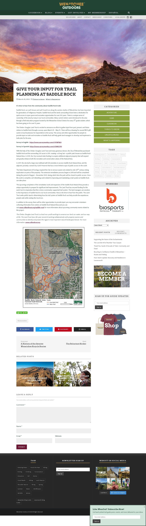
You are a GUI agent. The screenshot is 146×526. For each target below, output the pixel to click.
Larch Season (106, 167)
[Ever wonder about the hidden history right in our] (101, 483)
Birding (97, 159)
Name (19, 426)
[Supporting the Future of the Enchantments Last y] (124, 472)
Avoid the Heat (112, 154)
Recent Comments (121, 232)
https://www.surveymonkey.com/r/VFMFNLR (45, 142)
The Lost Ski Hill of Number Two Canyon (107, 243)
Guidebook (34, 13)
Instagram (128, 17)
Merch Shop (97, 17)
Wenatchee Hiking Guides (24, 500)
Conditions (107, 17)
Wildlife (108, 176)
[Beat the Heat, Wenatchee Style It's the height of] (101, 472)
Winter (117, 176)
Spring (104, 172)
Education (98, 163)
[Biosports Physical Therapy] (112, 214)
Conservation (22, 320)
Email (19, 436)
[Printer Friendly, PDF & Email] (22, 313)
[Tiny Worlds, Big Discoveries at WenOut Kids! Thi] (124, 483)
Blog (48, 13)
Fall (106, 163)
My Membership (97, 13)
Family (113, 163)
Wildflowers (99, 176)
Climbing (106, 159)
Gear (112, 118)
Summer (112, 172)
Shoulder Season (119, 167)
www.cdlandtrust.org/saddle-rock (31, 207)
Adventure (112, 113)
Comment (20, 405)
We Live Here (70, 17)
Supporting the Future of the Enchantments (108, 239)
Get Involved (76, 13)
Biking (123, 154)
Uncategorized (112, 135)
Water (120, 172)
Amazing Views (100, 154)
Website (58, 436)
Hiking (97, 167)
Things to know (39, 99)
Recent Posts (103, 232)
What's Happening (53, 99)
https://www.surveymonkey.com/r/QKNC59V (46, 146)
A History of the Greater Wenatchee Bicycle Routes (33, 344)
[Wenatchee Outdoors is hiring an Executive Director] (112, 472)
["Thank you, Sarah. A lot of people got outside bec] (112, 483)
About (79, 17)
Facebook (131, 17)
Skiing (97, 172)
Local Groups (120, 17)
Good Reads (122, 163)
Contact (87, 17)
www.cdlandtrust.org (32, 222)
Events (59, 13)
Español (114, 13)
